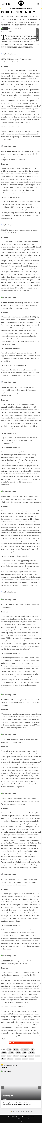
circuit (9, 1049)
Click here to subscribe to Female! (21, 1043)
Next (39, 1087)
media (37, 1056)
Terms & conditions (10, 1121)
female (32, 1059)
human (31, 1056)
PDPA (25, 1121)
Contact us (34, 1121)
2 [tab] (13, 1111)
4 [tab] (18, 1111)
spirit (24, 1052)
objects (16, 1056)
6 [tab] (23, 1111)
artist (9, 1056)
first (33, 1049)
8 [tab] (28, 1111)
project (4, 1052)
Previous (2, 1087)
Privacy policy (19, 1121)
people (25, 1059)
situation (10, 1059)
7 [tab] (26, 1111)
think (3, 1059)
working (11, 1052)
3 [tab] (16, 1111)
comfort (18, 1059)
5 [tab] (21, 1111)
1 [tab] (11, 1111)
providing (23, 1056)
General (4, 1067)
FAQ (29, 1121)
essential (31, 1052)
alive (3, 1056)
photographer (25, 1049)
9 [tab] (31, 1111)
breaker (16, 1049)
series (18, 1052)
